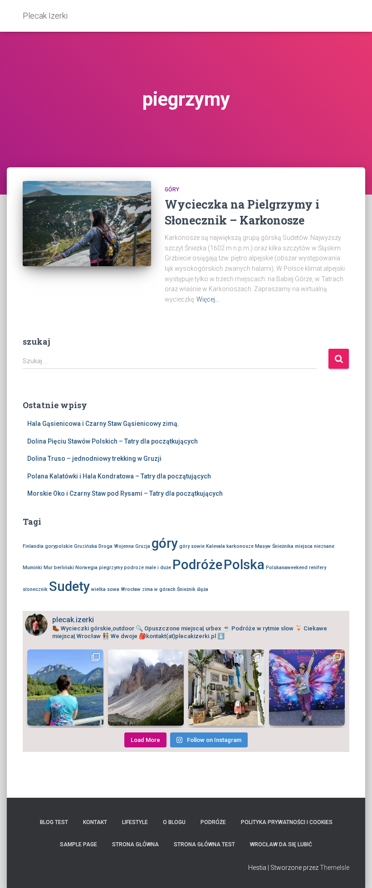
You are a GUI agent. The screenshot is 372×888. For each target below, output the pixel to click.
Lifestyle (135, 822)
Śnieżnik (186, 589)
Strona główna (135, 844)
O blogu (174, 822)
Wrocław (131, 589)
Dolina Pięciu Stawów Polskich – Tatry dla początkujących (112, 441)
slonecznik (35, 589)
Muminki (32, 568)
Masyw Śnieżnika (274, 546)
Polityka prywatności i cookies (287, 822)
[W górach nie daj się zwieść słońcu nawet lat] (146, 687)
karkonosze (240, 546)
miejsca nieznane (314, 546)
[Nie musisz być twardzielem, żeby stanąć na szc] (65, 687)
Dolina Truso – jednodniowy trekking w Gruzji (94, 458)
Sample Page (78, 844)
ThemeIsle (334, 867)
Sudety (69, 586)
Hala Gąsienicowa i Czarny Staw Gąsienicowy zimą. (103, 423)
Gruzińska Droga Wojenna (104, 546)
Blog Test (54, 822)
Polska (244, 564)
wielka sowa (105, 589)
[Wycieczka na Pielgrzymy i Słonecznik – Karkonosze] (87, 223)
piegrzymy (110, 568)
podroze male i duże (147, 568)
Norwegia (86, 568)
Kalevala (215, 546)
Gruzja (142, 546)
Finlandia (33, 546)
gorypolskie (59, 546)
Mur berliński (59, 568)
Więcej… (207, 299)
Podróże (197, 564)
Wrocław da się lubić (281, 844)
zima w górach (159, 589)
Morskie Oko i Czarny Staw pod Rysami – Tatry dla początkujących (125, 493)
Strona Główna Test (204, 844)
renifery (317, 568)
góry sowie (192, 546)
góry (165, 543)
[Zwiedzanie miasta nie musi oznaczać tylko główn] (226, 687)
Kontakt (95, 822)
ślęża (202, 589)
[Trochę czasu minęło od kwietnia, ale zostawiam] (307, 687)
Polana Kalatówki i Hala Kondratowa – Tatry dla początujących (119, 476)
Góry (172, 189)
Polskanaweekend (287, 568)
